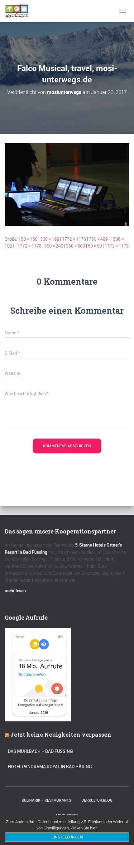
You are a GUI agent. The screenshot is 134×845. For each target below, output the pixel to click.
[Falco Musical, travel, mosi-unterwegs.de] (67, 184)
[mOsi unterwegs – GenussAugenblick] (19, 11)
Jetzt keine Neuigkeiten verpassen (60, 734)
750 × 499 (98, 239)
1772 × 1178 (74, 239)
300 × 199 (49, 239)
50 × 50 (95, 246)
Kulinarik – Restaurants (46, 800)
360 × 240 (53, 246)
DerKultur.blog (97, 800)
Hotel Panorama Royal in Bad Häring (50, 766)
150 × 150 (27, 239)
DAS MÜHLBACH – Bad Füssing (40, 751)
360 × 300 (75, 246)
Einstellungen (67, 837)
